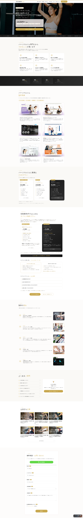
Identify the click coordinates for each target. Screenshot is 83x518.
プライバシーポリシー (31, 506)
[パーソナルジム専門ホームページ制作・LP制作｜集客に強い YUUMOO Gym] (20, 1)
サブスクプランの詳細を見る (35, 294)
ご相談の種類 (30, 486)
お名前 (29, 466)
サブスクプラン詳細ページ (38, 290)
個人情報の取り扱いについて (32, 504)
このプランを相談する (57, 197)
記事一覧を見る (41, 440)
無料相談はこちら (64, 1)
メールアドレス (30, 472)
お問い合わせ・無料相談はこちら (29, 29)
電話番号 (29, 479)
